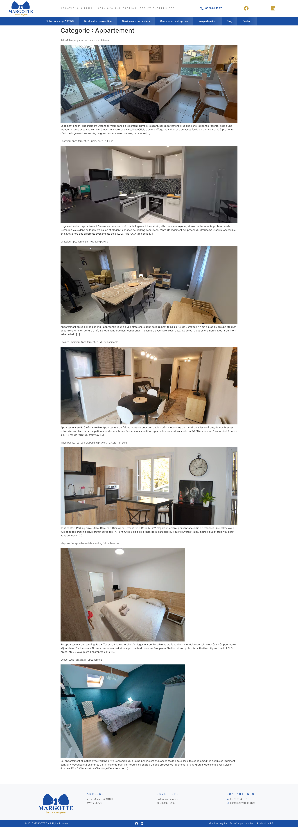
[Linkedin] (142, 823)
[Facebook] (136, 823)
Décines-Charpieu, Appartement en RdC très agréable (89, 342)
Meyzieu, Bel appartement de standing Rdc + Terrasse (90, 543)
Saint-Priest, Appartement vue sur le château (85, 40)
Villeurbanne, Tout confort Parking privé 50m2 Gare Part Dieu (94, 442)
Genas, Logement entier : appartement (81, 659)
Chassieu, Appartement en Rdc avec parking (84, 241)
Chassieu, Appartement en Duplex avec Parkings (87, 141)
